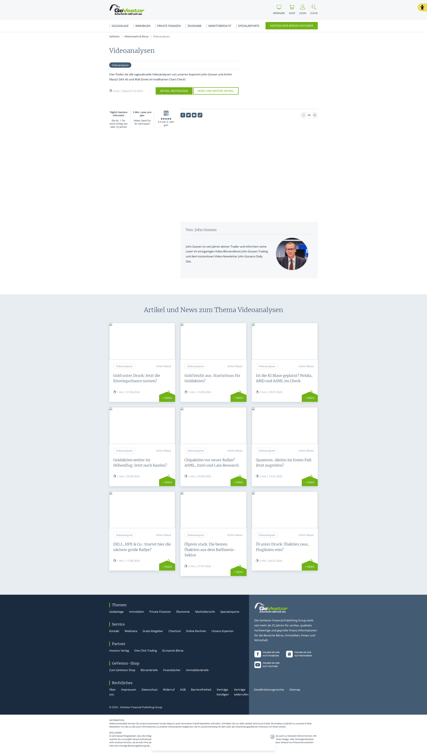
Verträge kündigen (223, 692)
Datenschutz (149, 689)
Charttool (174, 631)
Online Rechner (196, 631)
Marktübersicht (219, 26)
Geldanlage (120, 26)
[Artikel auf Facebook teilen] (182, 115)
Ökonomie (194, 26)
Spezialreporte (248, 26)
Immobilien (142, 26)
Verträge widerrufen (241, 692)
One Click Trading (145, 650)
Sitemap (294, 689)
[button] (422, 7)
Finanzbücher (172, 670)
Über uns (112, 692)
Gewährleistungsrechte (269, 689)
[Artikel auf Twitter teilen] (188, 115)
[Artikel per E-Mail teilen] (194, 115)
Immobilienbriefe (197, 670)
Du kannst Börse (172, 650)
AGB (183, 689)
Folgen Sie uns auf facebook (271, 654)
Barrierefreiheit (201, 689)
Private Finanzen (169, 26)
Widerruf (169, 689)
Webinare (131, 631)
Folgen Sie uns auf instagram (303, 654)
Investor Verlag (119, 650)
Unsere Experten (222, 631)
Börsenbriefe (149, 670)
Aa (309, 114)
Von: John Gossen (201, 230)
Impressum (128, 689)
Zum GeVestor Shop (122, 670)
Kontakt (114, 631)
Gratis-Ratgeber (153, 631)
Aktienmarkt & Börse (136, 36)
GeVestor (114, 36)
